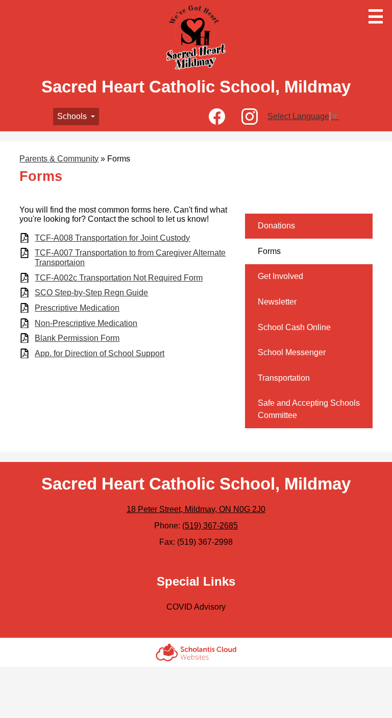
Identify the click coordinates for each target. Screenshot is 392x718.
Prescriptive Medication (77, 308)
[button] (76, 116)
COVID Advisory (196, 607)
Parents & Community (59, 158)
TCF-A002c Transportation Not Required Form (119, 277)
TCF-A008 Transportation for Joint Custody (112, 238)
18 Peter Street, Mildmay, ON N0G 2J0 (196, 509)
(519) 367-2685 (210, 525)
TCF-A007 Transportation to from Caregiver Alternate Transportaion (130, 257)
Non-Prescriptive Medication (86, 323)
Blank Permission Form (77, 338)
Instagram (249, 116)
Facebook (217, 116)
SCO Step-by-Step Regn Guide (91, 292)
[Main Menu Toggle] (375, 16)
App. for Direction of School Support (99, 353)
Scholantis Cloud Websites (196, 652)
